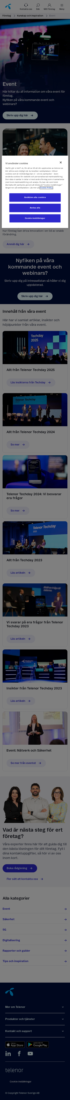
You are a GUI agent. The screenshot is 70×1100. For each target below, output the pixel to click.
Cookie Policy (46, 188)
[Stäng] (60, 162)
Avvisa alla (35, 208)
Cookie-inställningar (35, 218)
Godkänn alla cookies (35, 197)
